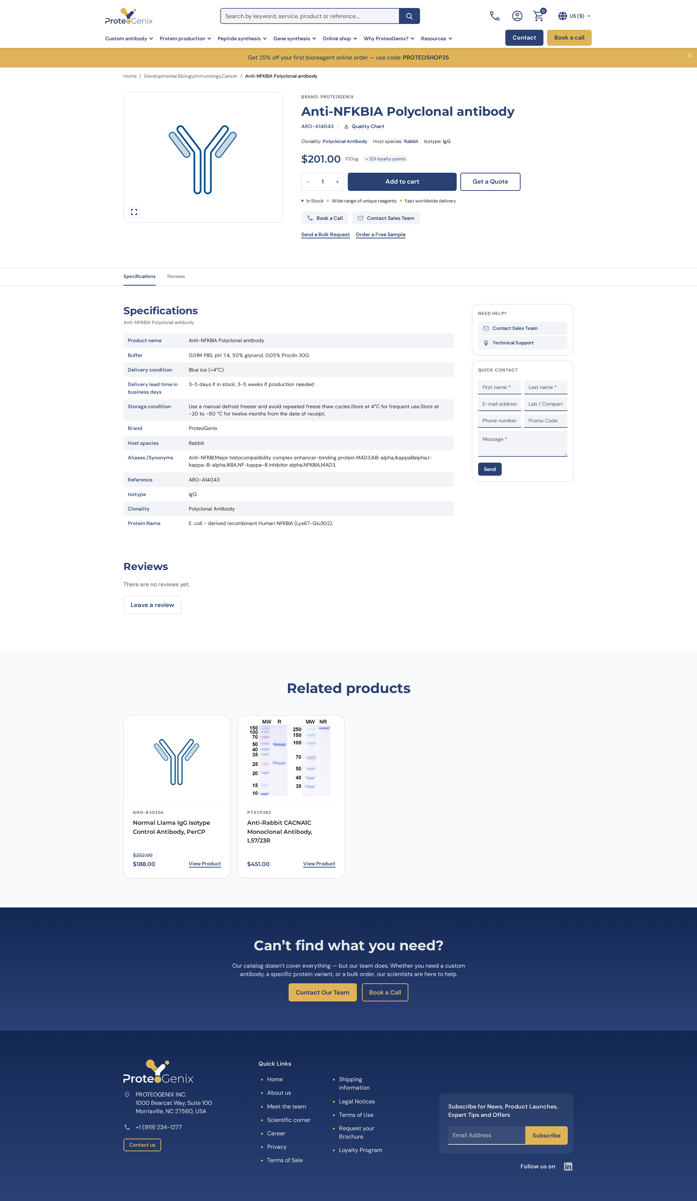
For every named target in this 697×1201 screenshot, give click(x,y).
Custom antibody (126, 38)
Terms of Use (356, 1115)
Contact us (142, 1144)
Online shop (337, 38)
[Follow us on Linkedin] (568, 1166)
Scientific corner (289, 1120)
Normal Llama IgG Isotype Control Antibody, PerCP (171, 827)
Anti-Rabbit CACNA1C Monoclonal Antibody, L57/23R (279, 831)
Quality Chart (368, 126)
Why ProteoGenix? (386, 38)
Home (129, 76)
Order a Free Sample (380, 234)
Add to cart (402, 181)
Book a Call (385, 992)
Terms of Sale (285, 1160)
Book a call (569, 37)
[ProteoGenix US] (128, 16)
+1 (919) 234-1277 (159, 1127)
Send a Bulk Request (325, 234)
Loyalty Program (360, 1150)
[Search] (409, 16)
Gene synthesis (291, 38)
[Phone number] (495, 16)
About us (279, 1093)
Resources (433, 38)
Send (490, 469)
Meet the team (286, 1106)
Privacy (277, 1147)
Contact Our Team (323, 992)
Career (276, 1133)
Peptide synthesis (239, 38)
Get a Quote (490, 181)
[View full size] (134, 212)
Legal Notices (357, 1101)
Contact (524, 37)
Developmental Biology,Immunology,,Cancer (190, 76)
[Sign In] (517, 16)
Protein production (182, 38)
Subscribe (547, 1135)
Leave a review (152, 605)
